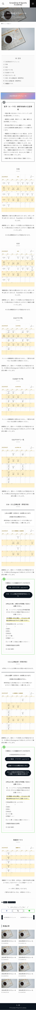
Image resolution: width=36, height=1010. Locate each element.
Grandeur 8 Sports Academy (18, 4)
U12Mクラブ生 (9, 72)
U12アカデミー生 (10, 75)
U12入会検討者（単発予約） (13, 81)
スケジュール (11, 17)
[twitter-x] (17, 1005)
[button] (6, 911)
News (5, 17)
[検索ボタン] (3, 3)
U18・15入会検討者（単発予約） (14, 78)
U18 (6, 64)
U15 (6, 67)
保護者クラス (9, 83)
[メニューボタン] (33, 3)
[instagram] (19, 1005)
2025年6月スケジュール (12, 62)
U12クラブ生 (9, 70)
